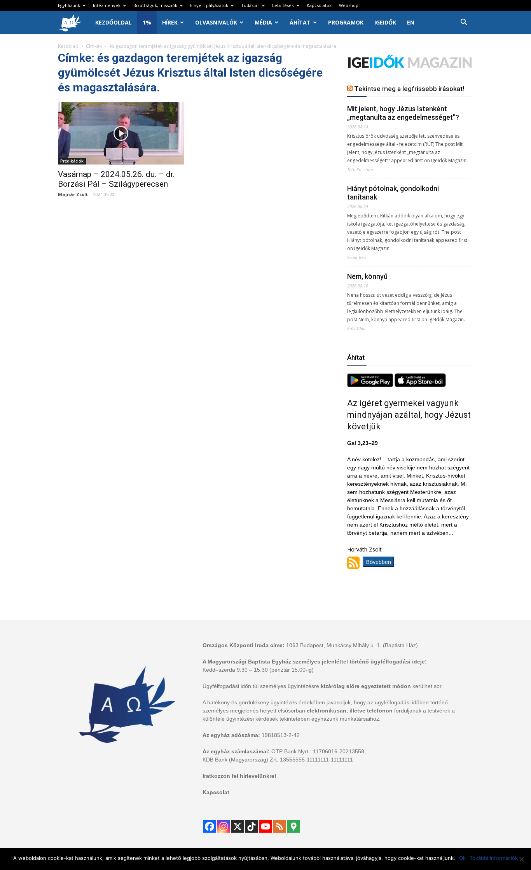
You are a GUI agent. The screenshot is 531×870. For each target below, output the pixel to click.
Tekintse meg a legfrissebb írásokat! (409, 89)
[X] (237, 826)
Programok (345, 22)
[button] (463, 23)
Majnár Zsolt (73, 194)
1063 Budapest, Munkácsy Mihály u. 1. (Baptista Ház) (352, 645)
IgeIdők (385, 22)
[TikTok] (251, 826)
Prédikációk (72, 161)
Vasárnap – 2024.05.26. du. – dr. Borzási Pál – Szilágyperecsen (116, 179)
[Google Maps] (293, 826)
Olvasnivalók (216, 22)
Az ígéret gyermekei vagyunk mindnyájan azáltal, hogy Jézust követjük (409, 414)
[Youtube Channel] (265, 826)
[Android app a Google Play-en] (371, 385)
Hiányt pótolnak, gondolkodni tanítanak (393, 192)
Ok (462, 858)
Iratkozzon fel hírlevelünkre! (239, 776)
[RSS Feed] (279, 826)
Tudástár (250, 5)
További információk (494, 858)
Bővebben (378, 561)
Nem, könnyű (367, 276)
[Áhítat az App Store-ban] (420, 385)
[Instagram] (223, 826)
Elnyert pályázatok (209, 5)
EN (410, 22)
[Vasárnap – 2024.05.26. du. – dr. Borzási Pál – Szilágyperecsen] (121, 133)
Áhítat (300, 22)
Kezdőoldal (113, 22)
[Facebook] (209, 826)
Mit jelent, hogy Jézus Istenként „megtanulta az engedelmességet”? (403, 113)
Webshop (348, 5)
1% (147, 22)
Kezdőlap (68, 46)
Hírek (170, 22)
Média (263, 22)
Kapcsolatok (319, 5)
